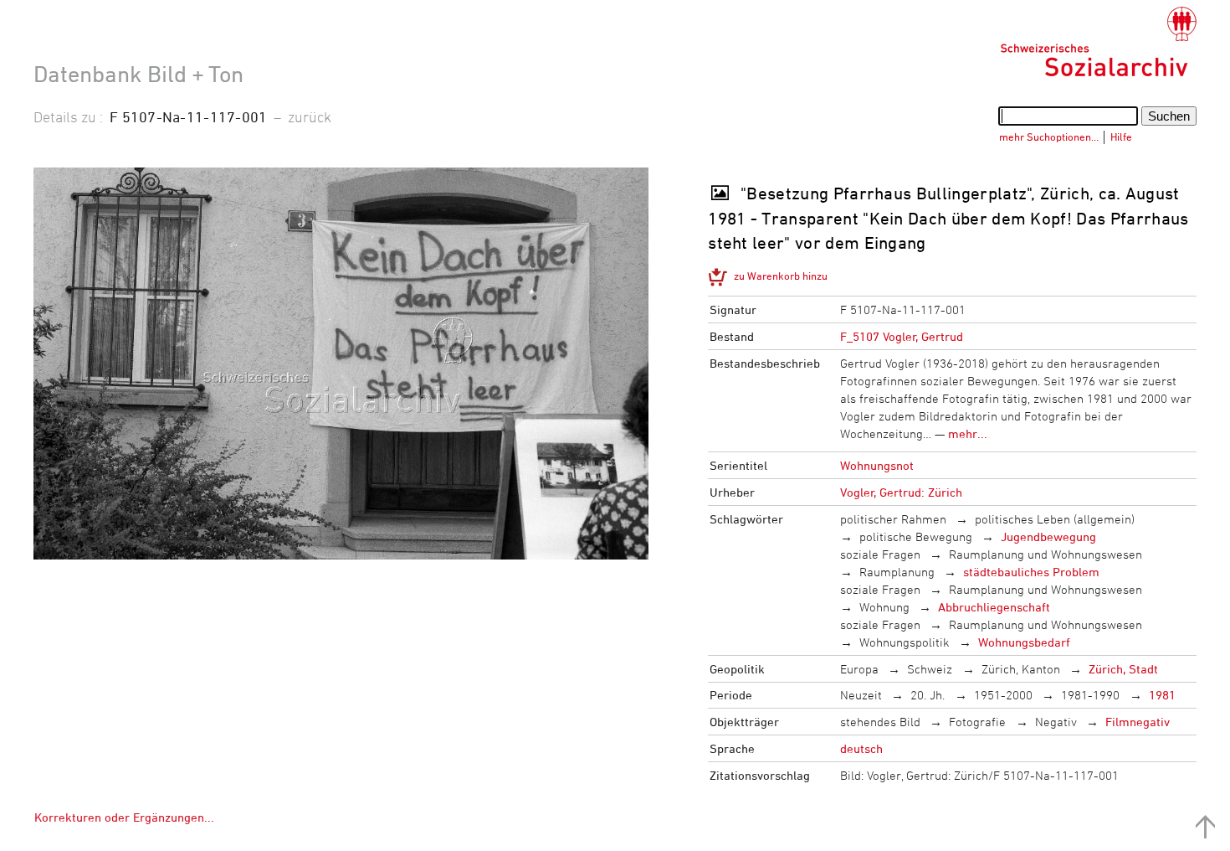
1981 (1162, 695)
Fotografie (977, 721)
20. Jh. (927, 695)
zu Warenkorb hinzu (781, 275)
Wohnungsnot (877, 465)
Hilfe (1121, 136)
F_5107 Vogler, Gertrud (901, 336)
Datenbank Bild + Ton (138, 73)
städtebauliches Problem (1031, 572)
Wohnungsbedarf (1024, 642)
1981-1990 (1090, 695)
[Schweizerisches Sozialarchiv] (1098, 42)
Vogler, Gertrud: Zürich (901, 492)
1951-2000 (1003, 695)
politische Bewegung (915, 536)
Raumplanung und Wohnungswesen (1045, 554)
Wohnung (884, 607)
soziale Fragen (880, 554)
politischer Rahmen (893, 519)
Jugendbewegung (1048, 536)
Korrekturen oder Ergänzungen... (124, 817)
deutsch (861, 748)
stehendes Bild (880, 721)
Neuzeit (861, 695)
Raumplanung (897, 572)
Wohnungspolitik (904, 642)
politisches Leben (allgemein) (1055, 519)
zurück (309, 116)
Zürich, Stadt (1123, 669)
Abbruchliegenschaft (994, 607)
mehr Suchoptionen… (1049, 136)
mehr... (967, 433)
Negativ (1056, 721)
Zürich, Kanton (1020, 669)
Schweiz (929, 669)
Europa (859, 669)
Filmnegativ (1137, 721)
